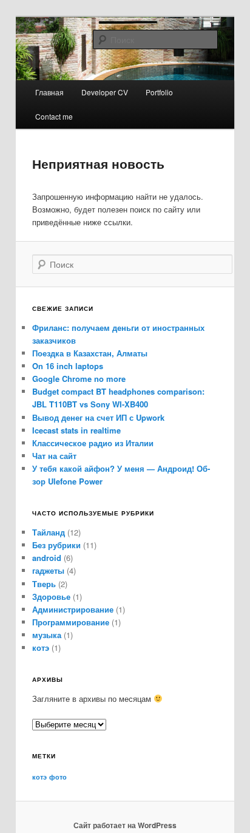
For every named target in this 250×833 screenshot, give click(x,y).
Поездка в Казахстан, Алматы (89, 353)
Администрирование (72, 609)
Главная (49, 92)
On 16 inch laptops (67, 366)
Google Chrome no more (79, 378)
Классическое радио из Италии (93, 443)
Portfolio (159, 92)
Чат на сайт (54, 455)
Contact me (54, 116)
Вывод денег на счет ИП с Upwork (98, 417)
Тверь (44, 584)
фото (58, 776)
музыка (46, 635)
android (46, 557)
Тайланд (48, 532)
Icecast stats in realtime (76, 430)
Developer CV (104, 92)
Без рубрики (56, 545)
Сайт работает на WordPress (125, 825)
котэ (40, 647)
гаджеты (48, 570)
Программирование (70, 622)
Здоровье (51, 596)
